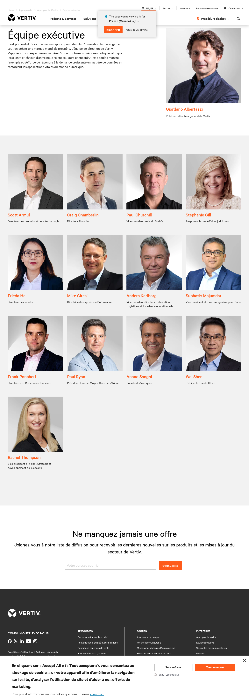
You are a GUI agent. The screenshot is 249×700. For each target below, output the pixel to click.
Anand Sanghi (139, 376)
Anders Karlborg (141, 295)
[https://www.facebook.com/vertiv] (10, 641)
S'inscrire (170, 565)
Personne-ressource (207, 8)
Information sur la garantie (91, 653)
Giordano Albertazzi (184, 109)
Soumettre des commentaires (211, 648)
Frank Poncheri (22, 376)
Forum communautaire (149, 642)
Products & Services (62, 18)
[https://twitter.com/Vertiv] (16, 641)
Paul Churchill (139, 214)
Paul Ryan (76, 376)
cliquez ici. (97, 694)
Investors (185, 8)
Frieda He (16, 295)
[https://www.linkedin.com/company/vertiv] (22, 641)
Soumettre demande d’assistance (154, 653)
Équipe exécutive (205, 642)
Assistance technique (148, 637)
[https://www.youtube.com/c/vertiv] (28, 641)
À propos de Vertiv (206, 637)
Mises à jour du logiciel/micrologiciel (156, 648)
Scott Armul (19, 214)
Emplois (200, 653)
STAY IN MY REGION (137, 30)
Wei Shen (194, 376)
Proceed (113, 30)
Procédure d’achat (213, 18)
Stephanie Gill (198, 214)
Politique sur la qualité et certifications (98, 642)
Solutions (89, 18)
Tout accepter (215, 667)
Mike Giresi (77, 295)
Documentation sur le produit (93, 637)
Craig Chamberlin (83, 214)
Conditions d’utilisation (20, 652)
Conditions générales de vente (93, 648)
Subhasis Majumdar (203, 295)
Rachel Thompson (24, 457)
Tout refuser (173, 667)
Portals (166, 8)
